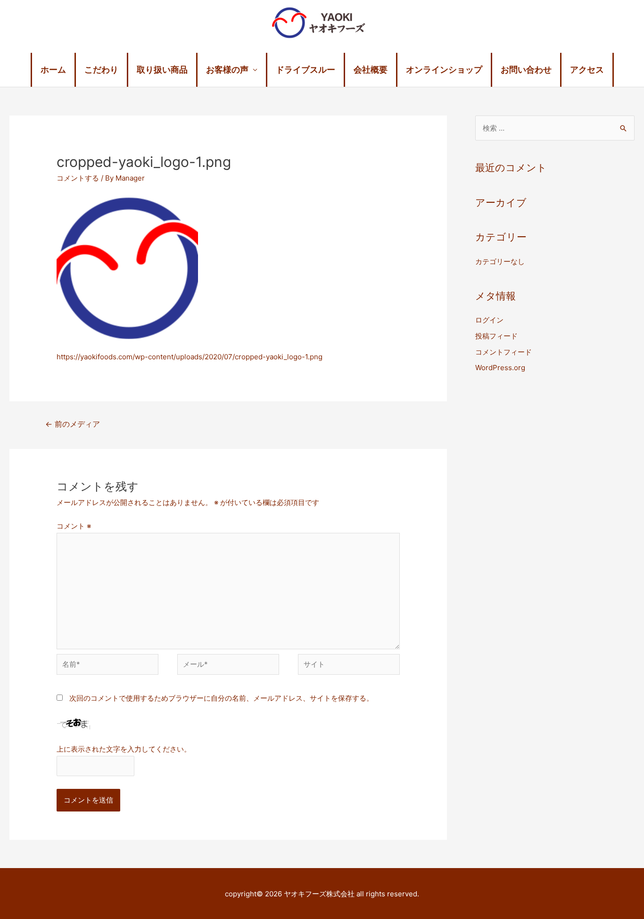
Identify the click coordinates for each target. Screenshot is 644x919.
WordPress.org (500, 367)
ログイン (489, 319)
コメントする (78, 178)
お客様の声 (227, 70)
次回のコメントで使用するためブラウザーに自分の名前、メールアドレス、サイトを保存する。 (221, 698)
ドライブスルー (305, 70)
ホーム (53, 70)
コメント (74, 526)
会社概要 (371, 70)
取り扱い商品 (162, 70)
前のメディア (72, 424)
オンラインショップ (444, 70)
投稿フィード (496, 335)
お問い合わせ (526, 70)
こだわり (101, 70)
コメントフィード (503, 352)
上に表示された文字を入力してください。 (124, 749)
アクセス (587, 70)
